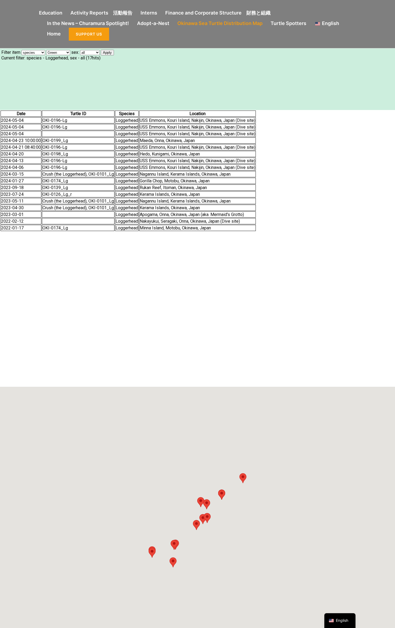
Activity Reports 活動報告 (101, 13)
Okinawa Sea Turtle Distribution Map (220, 23)
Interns (149, 13)
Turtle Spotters (288, 23)
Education (50, 13)
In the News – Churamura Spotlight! (88, 23)
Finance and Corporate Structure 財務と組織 (218, 13)
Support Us (89, 34)
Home (54, 34)
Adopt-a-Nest (153, 23)
